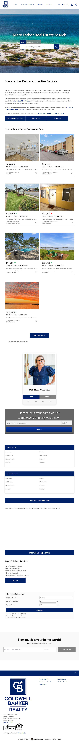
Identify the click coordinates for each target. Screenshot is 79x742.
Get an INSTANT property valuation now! (49, 113)
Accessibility (48, 739)
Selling (49, 4)
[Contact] (73, 727)
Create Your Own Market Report (39, 500)
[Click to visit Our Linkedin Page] (43, 401)
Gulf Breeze (9, 455)
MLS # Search (62, 679)
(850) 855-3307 (8, 722)
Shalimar (42, 462)
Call (31, 396)
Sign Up (15, 580)
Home (15, 4)
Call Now (57, 118)
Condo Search (44, 679)
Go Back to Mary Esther (15, 118)
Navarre (42, 459)
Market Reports (12, 474)
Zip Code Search (62, 682)
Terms (54, 739)
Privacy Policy (22, 733)
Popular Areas (11, 447)
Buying (40, 4)
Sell (38, 42)
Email (47, 396)
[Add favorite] (36, 173)
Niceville (8, 462)
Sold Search (43, 684)
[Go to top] (74, 731)
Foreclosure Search (45, 682)
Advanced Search (27, 4)
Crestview (8, 452)
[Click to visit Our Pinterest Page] (50, 401)
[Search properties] (56, 46)
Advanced (30, 42)
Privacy (59, 739)
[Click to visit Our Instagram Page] (35, 401)
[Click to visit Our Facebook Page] (28, 401)
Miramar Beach (9, 459)
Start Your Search (39, 335)
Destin (42, 452)
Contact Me (36, 118)
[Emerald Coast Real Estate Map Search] (39, 531)
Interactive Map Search (21, 101)
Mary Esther (43, 455)
